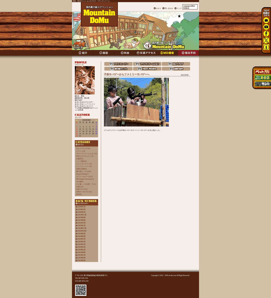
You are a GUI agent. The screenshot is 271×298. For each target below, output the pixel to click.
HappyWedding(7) (82, 174)
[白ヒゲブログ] (176, 65)
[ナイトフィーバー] (118, 65)
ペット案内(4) (81, 161)
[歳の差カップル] (118, 70)
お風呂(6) (79, 159)
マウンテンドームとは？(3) (86, 154)
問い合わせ (169, 8)
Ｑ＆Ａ (158, 8)
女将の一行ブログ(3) (84, 192)
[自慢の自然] (176, 70)
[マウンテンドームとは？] (147, 65)
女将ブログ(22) (82, 189)
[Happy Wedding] (147, 70)
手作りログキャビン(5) (84, 156)
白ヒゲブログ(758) (83, 148)
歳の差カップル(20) (83, 171)
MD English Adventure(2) (85, 179)
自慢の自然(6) (81, 169)
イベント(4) (80, 151)
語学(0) (79, 194)
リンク (179, 8)
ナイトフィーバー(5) (84, 166)
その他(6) (79, 182)
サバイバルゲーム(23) (84, 176)
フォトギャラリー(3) (84, 164)
